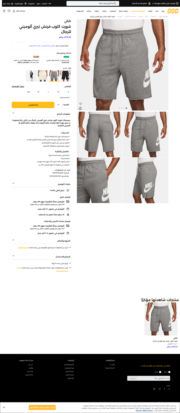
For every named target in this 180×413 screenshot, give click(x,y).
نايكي (67, 21)
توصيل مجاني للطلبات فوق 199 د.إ (164, 3)
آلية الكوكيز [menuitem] (70, 378)
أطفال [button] (150, 11)
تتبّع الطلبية (19, 4)
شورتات (119, 16)
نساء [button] (156, 11)
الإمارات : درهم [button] (42, 4)
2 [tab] (124, 108)
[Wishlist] (9, 11)
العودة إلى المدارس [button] (138, 11)
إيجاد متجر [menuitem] (30, 371)
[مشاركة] (80, 108)
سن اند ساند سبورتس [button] (26, 360)
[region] (90, 407)
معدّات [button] (88, 11)
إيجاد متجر (6, 4)
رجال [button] (162, 11)
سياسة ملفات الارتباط (144, 410)
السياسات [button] (71, 360)
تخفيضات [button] (113, 11)
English (31, 4)
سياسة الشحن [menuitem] (70, 375)
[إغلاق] (4, 407)
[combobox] (92, 3)
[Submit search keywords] (116, 3)
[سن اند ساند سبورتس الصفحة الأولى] (173, 11)
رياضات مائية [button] (123, 11)
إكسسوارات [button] (80, 11)
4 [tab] (119, 108)
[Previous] (164, 63)
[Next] (81, 63)
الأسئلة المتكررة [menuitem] (110, 368)
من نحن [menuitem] (30, 364)
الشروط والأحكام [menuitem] (69, 364)
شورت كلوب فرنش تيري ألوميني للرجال (102, 16)
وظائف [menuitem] (31, 368)
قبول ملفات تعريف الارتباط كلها (42, 407)
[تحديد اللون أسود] (65, 76)
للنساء (156, 372)
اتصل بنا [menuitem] (112, 364)
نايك (146, 16)
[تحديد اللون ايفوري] (42, 76)
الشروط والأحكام (23, 248)
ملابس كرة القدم (130, 16)
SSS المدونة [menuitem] (29, 375)
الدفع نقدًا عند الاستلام (139, 3)
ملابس (140, 16)
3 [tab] (121, 108)
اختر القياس (33, 105)
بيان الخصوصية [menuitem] (69, 368)
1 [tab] (126, 108)
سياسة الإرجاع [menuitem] (70, 371)
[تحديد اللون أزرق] (31, 76)
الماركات (153, 16)
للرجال (165, 372)
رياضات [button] (96, 11)
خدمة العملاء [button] (110, 360)
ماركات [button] (104, 11)
